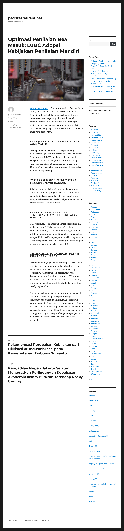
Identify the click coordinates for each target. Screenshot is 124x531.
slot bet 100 (93, 401)
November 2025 (97, 140)
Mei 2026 (94, 130)
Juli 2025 (94, 145)
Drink (93, 240)
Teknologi (95, 367)
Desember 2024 (97, 163)
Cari (90, 41)
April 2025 (95, 153)
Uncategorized (96, 372)
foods (93, 260)
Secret (93, 344)
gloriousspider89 (14, 115)
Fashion (94, 250)
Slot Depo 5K (94, 474)
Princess (94, 331)
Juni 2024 (94, 178)
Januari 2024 (96, 191)
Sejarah (94, 346)
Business (94, 225)
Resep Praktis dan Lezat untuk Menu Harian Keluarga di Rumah (102, 73)
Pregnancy (95, 326)
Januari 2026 (96, 135)
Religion (94, 334)
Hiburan (94, 275)
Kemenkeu (17, 127)
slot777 (92, 395)
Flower (93, 258)
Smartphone (96, 354)
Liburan (94, 301)
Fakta (93, 248)
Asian (93, 215)
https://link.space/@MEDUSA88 (101, 464)
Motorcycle (95, 313)
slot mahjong (94, 431)
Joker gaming (94, 426)
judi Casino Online (96, 416)
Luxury (93, 303)
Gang (93, 265)
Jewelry (94, 288)
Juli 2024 (94, 176)
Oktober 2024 (96, 168)
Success (94, 361)
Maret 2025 (95, 155)
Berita (10, 121)
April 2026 (95, 132)
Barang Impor (13, 125)
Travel (93, 369)
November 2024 (97, 165)
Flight (93, 255)
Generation (95, 268)
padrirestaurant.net (25, 18)
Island (93, 283)
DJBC (10, 127)
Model (93, 311)
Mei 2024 (94, 181)
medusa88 (93, 479)
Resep (93, 336)
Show (93, 351)
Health (93, 273)
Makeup (94, 308)
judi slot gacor (94, 451)
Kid (92, 296)
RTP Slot (92, 406)
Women (94, 379)
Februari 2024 (96, 188)
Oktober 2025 (96, 143)
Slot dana (92, 421)
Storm (93, 359)
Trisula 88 (93, 446)
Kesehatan (95, 293)
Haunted (94, 270)
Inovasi (94, 280)
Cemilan (94, 230)
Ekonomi (94, 242)
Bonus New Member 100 (98, 436)
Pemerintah (95, 321)
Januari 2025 (96, 160)
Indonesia (95, 278)
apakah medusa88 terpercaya (100, 469)
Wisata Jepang (96, 374)
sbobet (91, 497)
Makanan (94, 306)
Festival (94, 253)
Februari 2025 (96, 158)
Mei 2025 (94, 150)
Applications (96, 210)
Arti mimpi (95, 212)
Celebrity (94, 227)
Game (93, 263)
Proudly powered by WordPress (37, 520)
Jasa (92, 285)
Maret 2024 (95, 186)
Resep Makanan (97, 339)
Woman (94, 377)
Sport (93, 356)
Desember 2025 (97, 138)
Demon (94, 237)
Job (92, 291)
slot (90, 441)
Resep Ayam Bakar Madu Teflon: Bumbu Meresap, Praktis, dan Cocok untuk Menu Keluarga (103, 88)
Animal (94, 207)
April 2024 (95, 183)
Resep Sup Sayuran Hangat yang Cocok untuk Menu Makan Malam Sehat (103, 81)
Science (94, 341)
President (94, 329)
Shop (93, 349)
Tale (92, 364)
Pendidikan (95, 323)
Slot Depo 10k (94, 411)
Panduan (94, 318)
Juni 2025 (94, 148)
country (94, 235)
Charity (94, 232)
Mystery (94, 316)
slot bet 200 (93, 492)
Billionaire (95, 222)
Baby (93, 217)
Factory (94, 245)
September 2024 (97, 170)
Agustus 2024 (96, 173)
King (93, 298)
